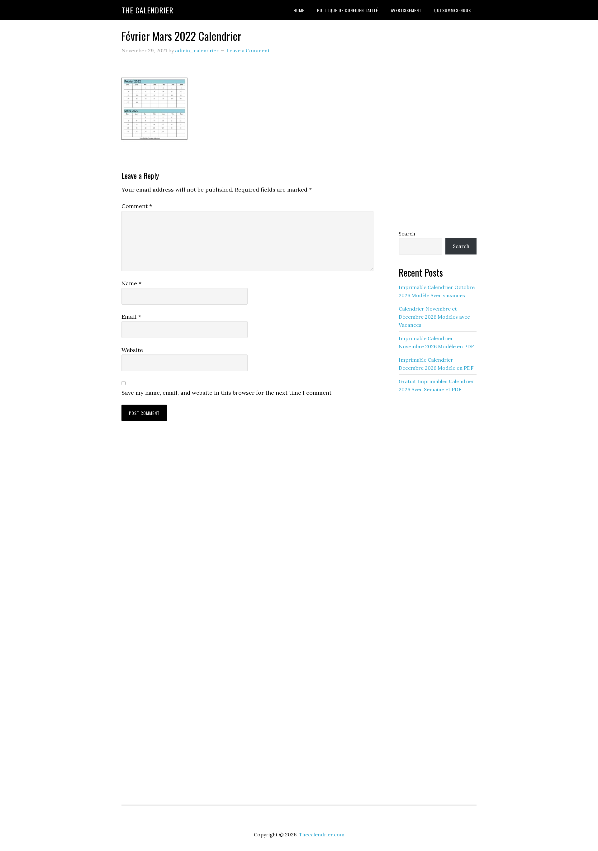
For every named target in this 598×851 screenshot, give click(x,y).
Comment (136, 206)
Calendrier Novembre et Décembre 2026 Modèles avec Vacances (434, 317)
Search (407, 234)
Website (132, 350)
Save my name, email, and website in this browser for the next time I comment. (227, 392)
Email (131, 316)
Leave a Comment (248, 50)
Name (131, 283)
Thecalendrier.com (321, 834)
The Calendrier (147, 10)
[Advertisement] (438, 123)
